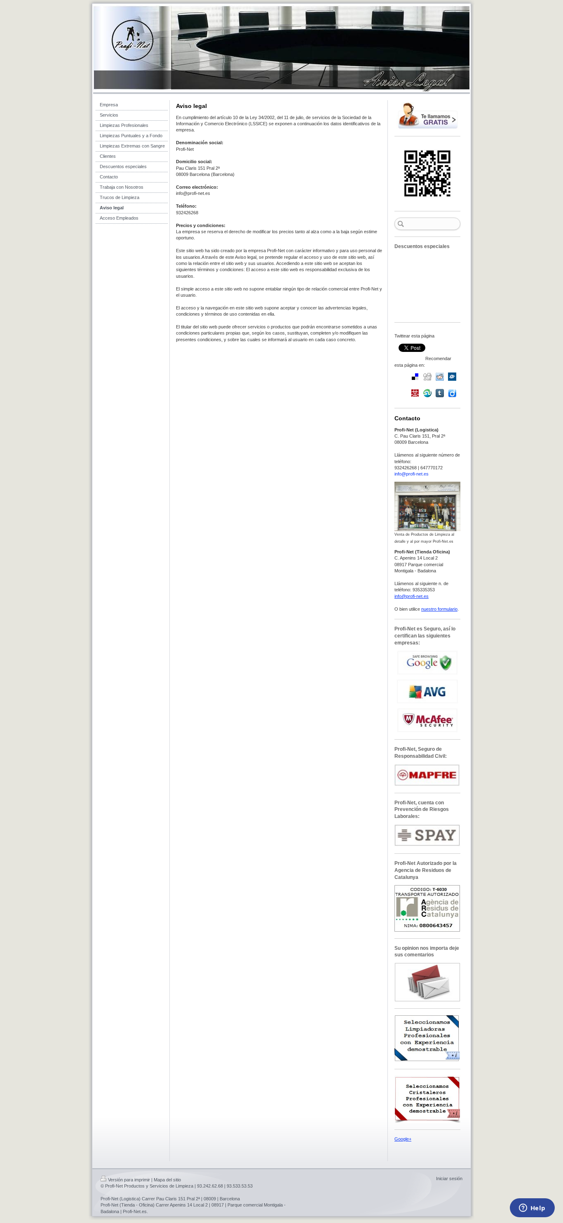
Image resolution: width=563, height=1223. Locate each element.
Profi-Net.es (135, 1211)
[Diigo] (452, 393)
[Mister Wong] (415, 393)
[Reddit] (440, 377)
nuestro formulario (439, 609)
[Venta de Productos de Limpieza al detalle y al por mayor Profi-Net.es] (427, 506)
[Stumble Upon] (427, 393)
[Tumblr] (440, 393)
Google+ (402, 1138)
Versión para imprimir (129, 1179)
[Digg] (427, 377)
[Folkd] (452, 377)
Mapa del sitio (167, 1179)
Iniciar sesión (449, 1178)
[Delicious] (415, 377)
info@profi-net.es (411, 473)
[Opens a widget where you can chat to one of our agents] (532, 1208)
